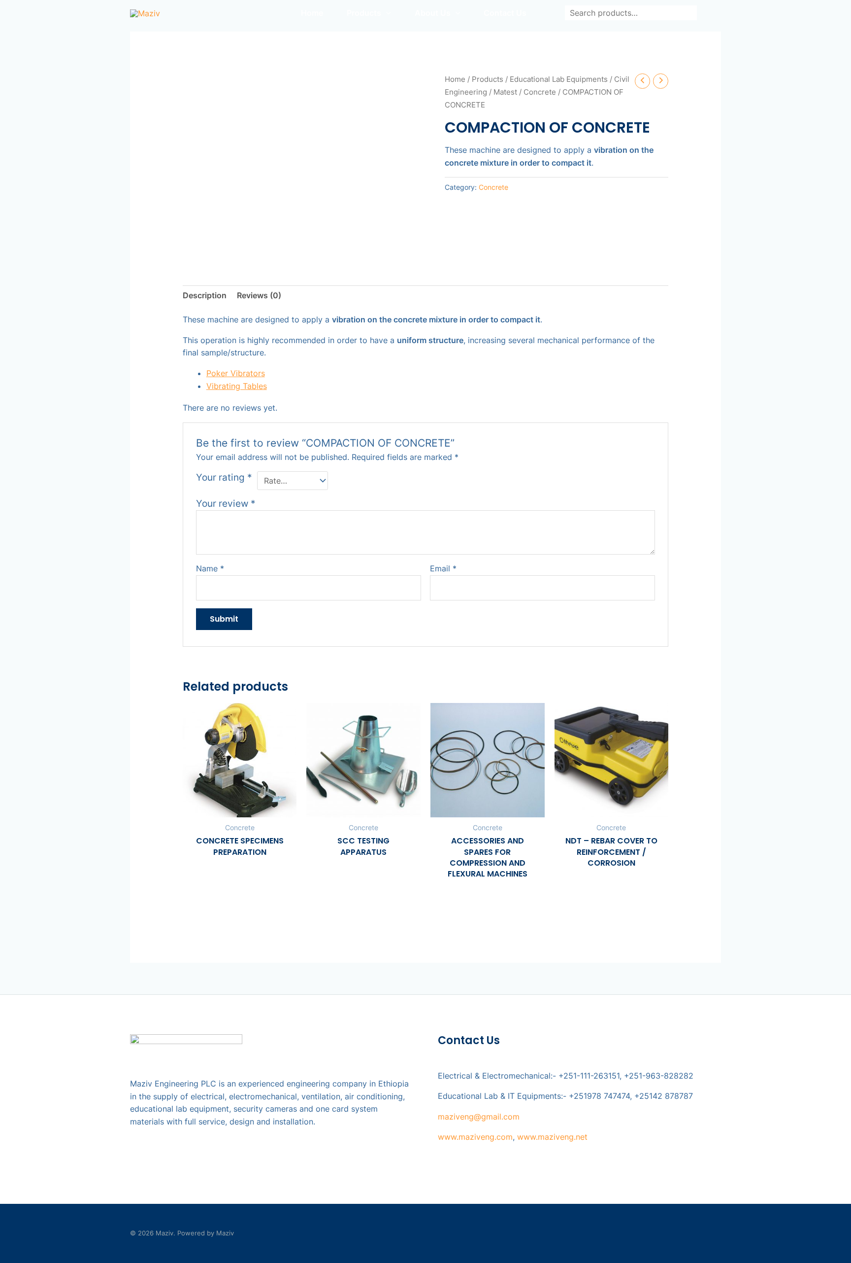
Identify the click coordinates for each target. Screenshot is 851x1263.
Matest (505, 92)
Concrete (540, 92)
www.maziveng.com (475, 1137)
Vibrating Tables (236, 386)
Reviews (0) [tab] (259, 295)
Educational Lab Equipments (559, 79)
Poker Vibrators (235, 373)
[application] (386, 13)
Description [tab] (205, 295)
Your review (226, 503)
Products (487, 79)
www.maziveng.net (552, 1137)
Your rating (224, 477)
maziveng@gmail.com (479, 1117)
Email (443, 568)
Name (210, 568)
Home (455, 79)
